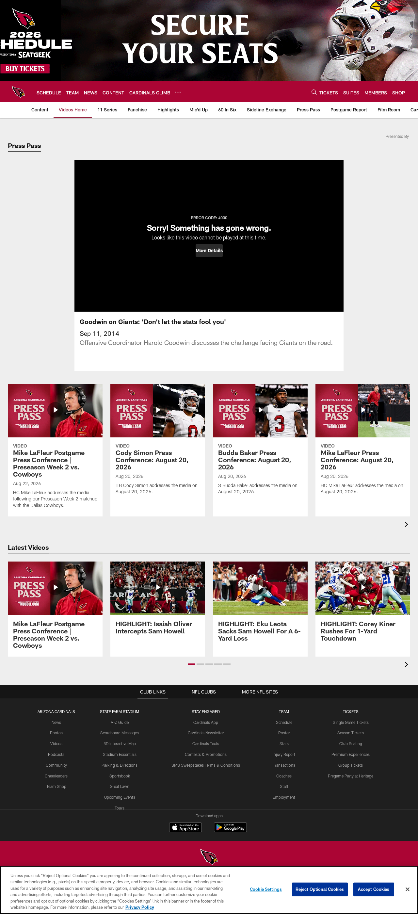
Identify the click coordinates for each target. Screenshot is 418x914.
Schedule (284, 722)
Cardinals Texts (205, 743)
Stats (284, 743)
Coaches (284, 776)
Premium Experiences (350, 754)
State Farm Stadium (119, 711)
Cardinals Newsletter (206, 732)
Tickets (351, 711)
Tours (119, 808)
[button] (209, 250)
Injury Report (284, 754)
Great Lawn (119, 786)
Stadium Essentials (120, 754)
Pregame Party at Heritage (350, 776)
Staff (284, 786)
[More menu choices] (178, 92)
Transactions (284, 765)
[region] (209, 890)
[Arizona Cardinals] (209, 857)
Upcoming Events (119, 797)
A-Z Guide (120, 722)
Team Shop (56, 786)
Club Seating (350, 743)
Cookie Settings (266, 889)
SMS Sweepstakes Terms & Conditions (205, 765)
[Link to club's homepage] (18, 92)
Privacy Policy (139, 907)
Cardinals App (205, 722)
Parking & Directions (119, 765)
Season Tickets (350, 732)
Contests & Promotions (206, 754)
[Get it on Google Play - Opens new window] (230, 831)
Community (56, 765)
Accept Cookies (374, 889)
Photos (56, 732)
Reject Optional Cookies (320, 889)
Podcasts (56, 754)
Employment (284, 797)
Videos (56, 743)
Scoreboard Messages (119, 732)
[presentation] (407, 525)
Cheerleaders (56, 776)
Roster (284, 732)
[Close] (407, 889)
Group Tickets (350, 765)
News (56, 722)
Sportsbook (119, 776)
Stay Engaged (206, 711)
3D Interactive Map (120, 743)
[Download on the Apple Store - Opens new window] (185, 828)
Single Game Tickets (351, 722)
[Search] (314, 92)
